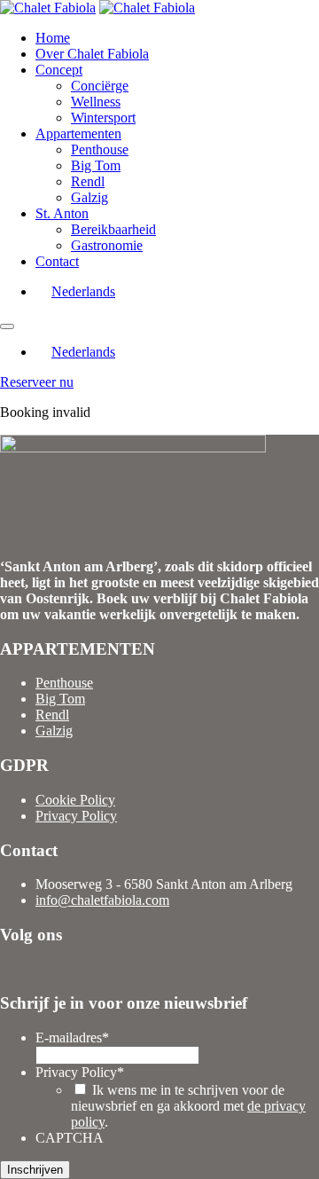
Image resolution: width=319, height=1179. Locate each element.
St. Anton (62, 213)
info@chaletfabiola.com (102, 900)
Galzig (89, 197)
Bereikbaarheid (113, 229)
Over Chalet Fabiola (92, 53)
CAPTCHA (69, 1137)
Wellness (96, 101)
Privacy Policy (76, 815)
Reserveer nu (37, 381)
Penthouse (99, 149)
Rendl (88, 181)
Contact (57, 261)
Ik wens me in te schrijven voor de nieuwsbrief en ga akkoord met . (188, 1105)
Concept (58, 69)
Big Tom (96, 165)
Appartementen (78, 133)
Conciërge (99, 85)
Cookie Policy (75, 799)
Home (52, 37)
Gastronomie (107, 245)
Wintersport (103, 117)
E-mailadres (72, 1037)
